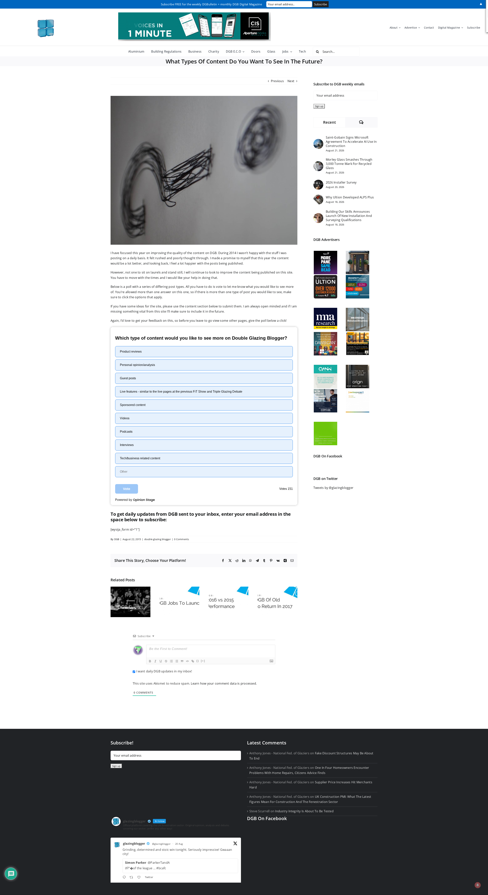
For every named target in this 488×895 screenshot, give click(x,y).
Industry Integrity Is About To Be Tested (304, 811)
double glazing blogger (157, 539)
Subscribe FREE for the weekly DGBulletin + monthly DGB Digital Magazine (211, 4)
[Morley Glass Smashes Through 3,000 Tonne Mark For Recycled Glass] (318, 164)
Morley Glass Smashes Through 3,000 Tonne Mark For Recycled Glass (349, 163)
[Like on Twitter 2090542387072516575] (140, 878)
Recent (329, 122)
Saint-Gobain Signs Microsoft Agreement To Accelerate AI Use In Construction (351, 141)
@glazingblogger (161, 843)
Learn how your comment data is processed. (224, 683)
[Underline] (160, 661)
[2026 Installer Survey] (318, 182)
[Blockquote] (182, 661)
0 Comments (181, 539)
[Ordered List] (171, 661)
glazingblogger (134, 843)
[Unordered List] (176, 661)
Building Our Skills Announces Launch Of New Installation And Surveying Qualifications (349, 215)
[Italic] (155, 661)
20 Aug (179, 843)
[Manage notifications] (478, 885)
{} (197, 660)
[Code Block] (187, 661)
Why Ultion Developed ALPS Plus (350, 197)
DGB (116, 539)
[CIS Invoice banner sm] (194, 14)
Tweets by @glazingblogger (333, 488)
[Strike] (166, 661)
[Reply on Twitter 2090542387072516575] (125, 878)
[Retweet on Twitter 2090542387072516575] (132, 878)
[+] (203, 660)
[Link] (192, 661)
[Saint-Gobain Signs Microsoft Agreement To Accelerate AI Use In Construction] (318, 141)
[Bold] (150, 661)
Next (290, 81)
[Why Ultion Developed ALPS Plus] (318, 197)
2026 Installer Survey (341, 182)
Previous (277, 81)
